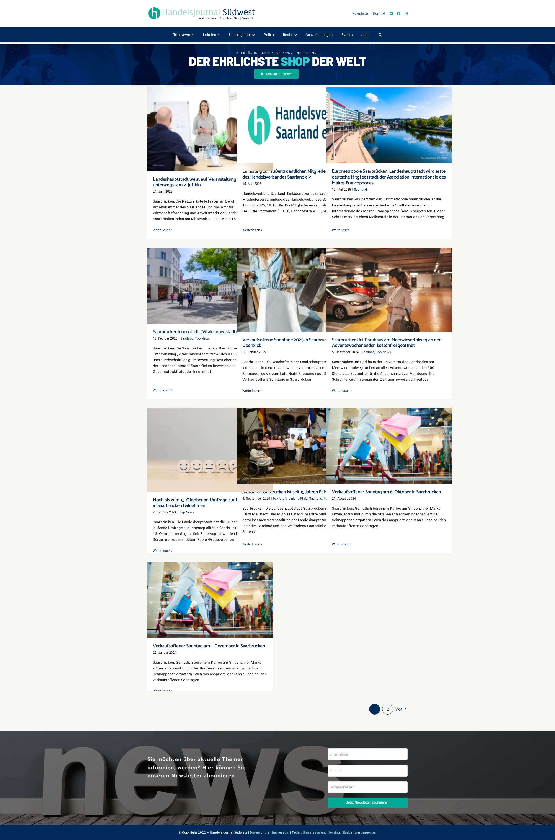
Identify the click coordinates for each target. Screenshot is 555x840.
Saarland (360, 190)
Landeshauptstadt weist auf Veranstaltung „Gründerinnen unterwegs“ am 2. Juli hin (210, 123)
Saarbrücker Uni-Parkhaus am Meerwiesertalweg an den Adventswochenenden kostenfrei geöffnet (389, 283)
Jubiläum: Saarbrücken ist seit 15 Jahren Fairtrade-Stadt (300, 442)
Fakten (278, 498)
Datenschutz (259, 832)
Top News (202, 338)
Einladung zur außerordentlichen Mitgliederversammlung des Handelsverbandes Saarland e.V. (300, 119)
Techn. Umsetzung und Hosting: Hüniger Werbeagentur (334, 832)
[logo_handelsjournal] (201, 7)
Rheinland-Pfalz (296, 498)
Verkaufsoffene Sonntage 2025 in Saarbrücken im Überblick (300, 286)
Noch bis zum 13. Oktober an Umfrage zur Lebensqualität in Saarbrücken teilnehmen (210, 443)
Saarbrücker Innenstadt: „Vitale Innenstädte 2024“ (210, 282)
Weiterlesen (161, 230)
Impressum (280, 832)
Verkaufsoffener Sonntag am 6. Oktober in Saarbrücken (389, 442)
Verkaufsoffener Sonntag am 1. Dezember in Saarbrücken (210, 596)
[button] (380, 34)
